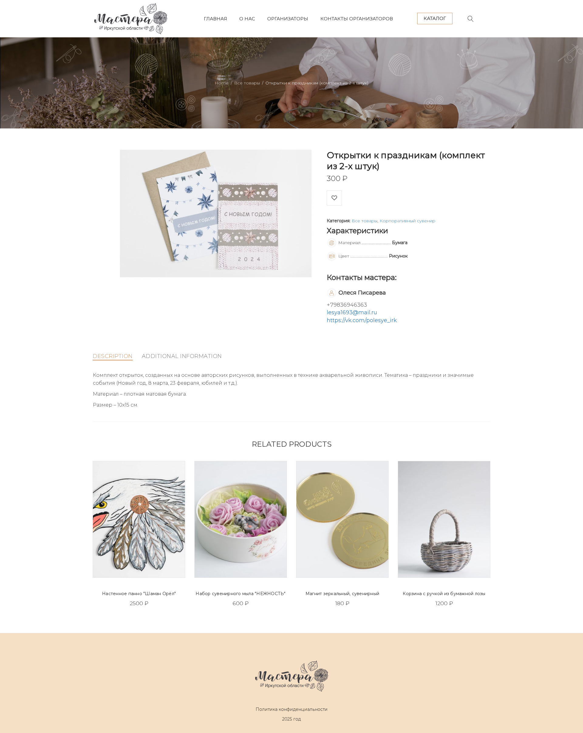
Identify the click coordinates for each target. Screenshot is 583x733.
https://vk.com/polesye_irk (362, 320)
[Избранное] (334, 198)
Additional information (182, 356)
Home (222, 83)
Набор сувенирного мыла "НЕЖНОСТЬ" (240, 593)
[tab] (113, 356)
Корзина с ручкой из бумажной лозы (444, 593)
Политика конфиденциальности (292, 709)
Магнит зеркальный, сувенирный (342, 593)
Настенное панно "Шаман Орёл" (139, 593)
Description (113, 356)
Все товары (247, 83)
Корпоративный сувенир (407, 220)
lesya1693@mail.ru (352, 312)
